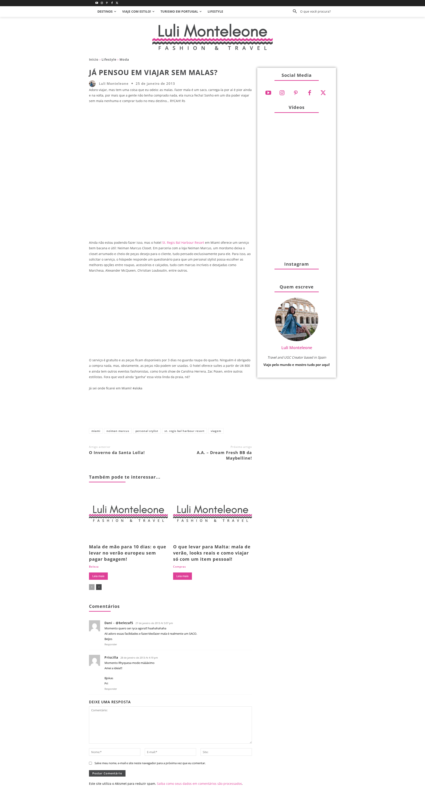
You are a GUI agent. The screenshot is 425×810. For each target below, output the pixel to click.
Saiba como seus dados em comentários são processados (199, 783)
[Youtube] (96, 3)
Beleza (94, 566)
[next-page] (99, 587)
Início (94, 59)
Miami (95, 431)
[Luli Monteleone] (93, 83)
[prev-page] (92, 587)
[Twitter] (117, 3)
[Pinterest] (107, 3)
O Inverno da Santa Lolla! (117, 452)
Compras (179, 566)
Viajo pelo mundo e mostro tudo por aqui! (296, 364)
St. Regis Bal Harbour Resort (183, 242)
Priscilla (111, 657)
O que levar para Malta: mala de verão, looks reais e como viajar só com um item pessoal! (212, 553)
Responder (110, 644)
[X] (168, 411)
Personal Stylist (146, 431)
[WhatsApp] (197, 411)
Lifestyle (109, 59)
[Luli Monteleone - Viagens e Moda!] (212, 36)
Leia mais (98, 576)
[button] (310, 11)
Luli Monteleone (114, 83)
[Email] (212, 411)
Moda (124, 59)
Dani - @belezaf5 (118, 623)
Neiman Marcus (117, 431)
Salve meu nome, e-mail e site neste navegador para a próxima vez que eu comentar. (150, 763)
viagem (216, 431)
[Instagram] (101, 3)
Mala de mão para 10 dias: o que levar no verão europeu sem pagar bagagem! (127, 553)
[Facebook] (111, 3)
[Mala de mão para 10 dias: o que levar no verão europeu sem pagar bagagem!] (128, 515)
